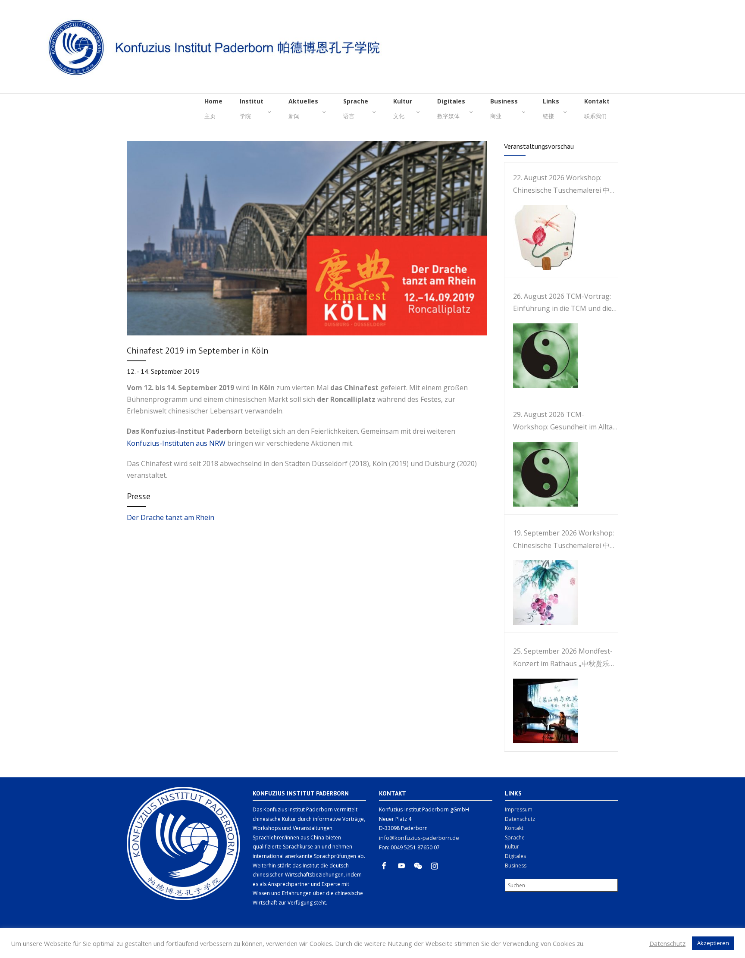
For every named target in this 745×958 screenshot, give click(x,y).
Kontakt (514, 828)
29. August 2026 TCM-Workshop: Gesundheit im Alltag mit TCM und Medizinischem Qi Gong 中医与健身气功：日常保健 (565, 421)
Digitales (515, 856)
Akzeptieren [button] (713, 943)
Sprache (515, 837)
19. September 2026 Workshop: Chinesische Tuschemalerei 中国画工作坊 (565, 540)
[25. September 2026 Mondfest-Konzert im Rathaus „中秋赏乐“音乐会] (541, 711)
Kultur (512, 846)
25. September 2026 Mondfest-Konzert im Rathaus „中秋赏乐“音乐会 (563, 658)
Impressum (518, 809)
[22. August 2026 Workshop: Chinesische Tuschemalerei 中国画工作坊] (541, 237)
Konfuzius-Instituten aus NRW (177, 443)
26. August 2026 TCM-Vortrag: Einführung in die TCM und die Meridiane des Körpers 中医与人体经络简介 (564, 303)
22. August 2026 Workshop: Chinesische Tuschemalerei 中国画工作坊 (565, 185)
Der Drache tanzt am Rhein (170, 517)
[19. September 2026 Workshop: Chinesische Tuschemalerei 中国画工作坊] (541, 592)
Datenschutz (520, 819)
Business (515, 865)
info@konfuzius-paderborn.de (419, 838)
